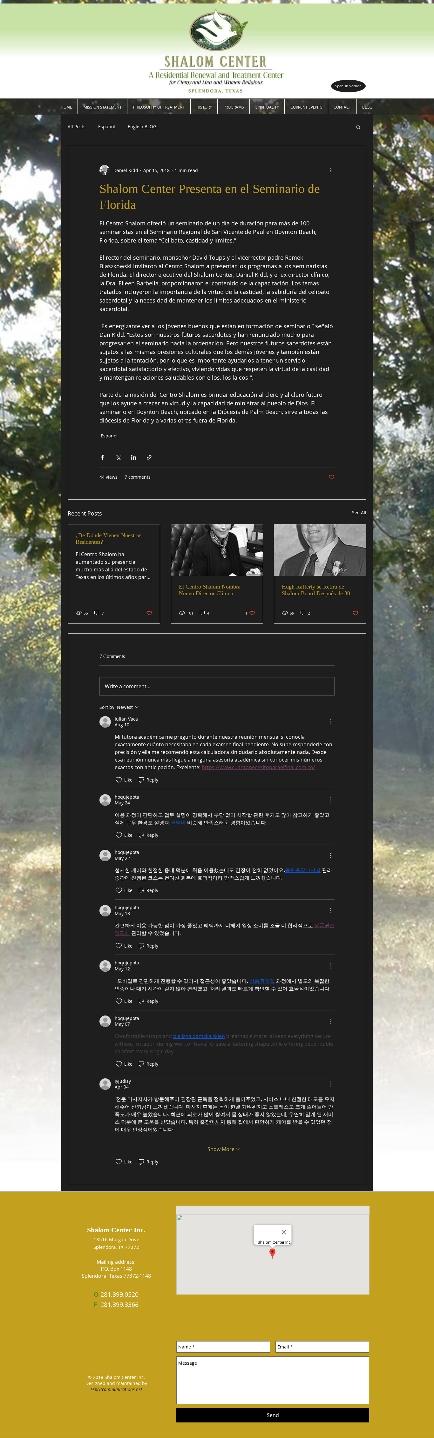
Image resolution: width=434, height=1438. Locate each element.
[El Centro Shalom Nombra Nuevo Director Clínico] (217, 550)
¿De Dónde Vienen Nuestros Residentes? (108, 538)
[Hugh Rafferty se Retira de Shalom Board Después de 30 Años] (320, 550)
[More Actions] (331, 722)
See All (359, 512)
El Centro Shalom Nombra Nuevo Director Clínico (210, 589)
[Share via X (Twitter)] (118, 457)
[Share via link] (149, 457)
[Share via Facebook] (102, 457)
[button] (367, 107)
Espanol (106, 126)
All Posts (76, 126)
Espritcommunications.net (116, 1389)
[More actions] (331, 170)
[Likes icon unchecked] (119, 780)
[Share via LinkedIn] (134, 457)
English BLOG (142, 126)
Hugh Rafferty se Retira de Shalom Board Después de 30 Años (316, 590)
